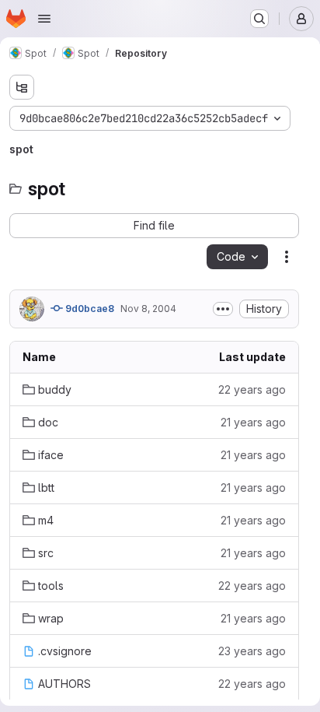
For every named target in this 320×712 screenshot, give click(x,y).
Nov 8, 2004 (148, 308)
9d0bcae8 (88, 308)
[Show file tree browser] (21, 87)
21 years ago (253, 422)
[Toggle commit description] (223, 309)
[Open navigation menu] (44, 18)
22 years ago (252, 389)
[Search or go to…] (259, 18)
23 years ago (252, 651)
